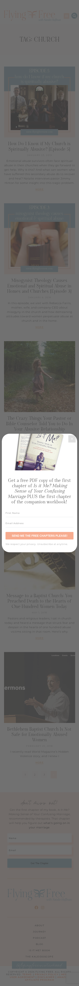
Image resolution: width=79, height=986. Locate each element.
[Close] (72, 438)
